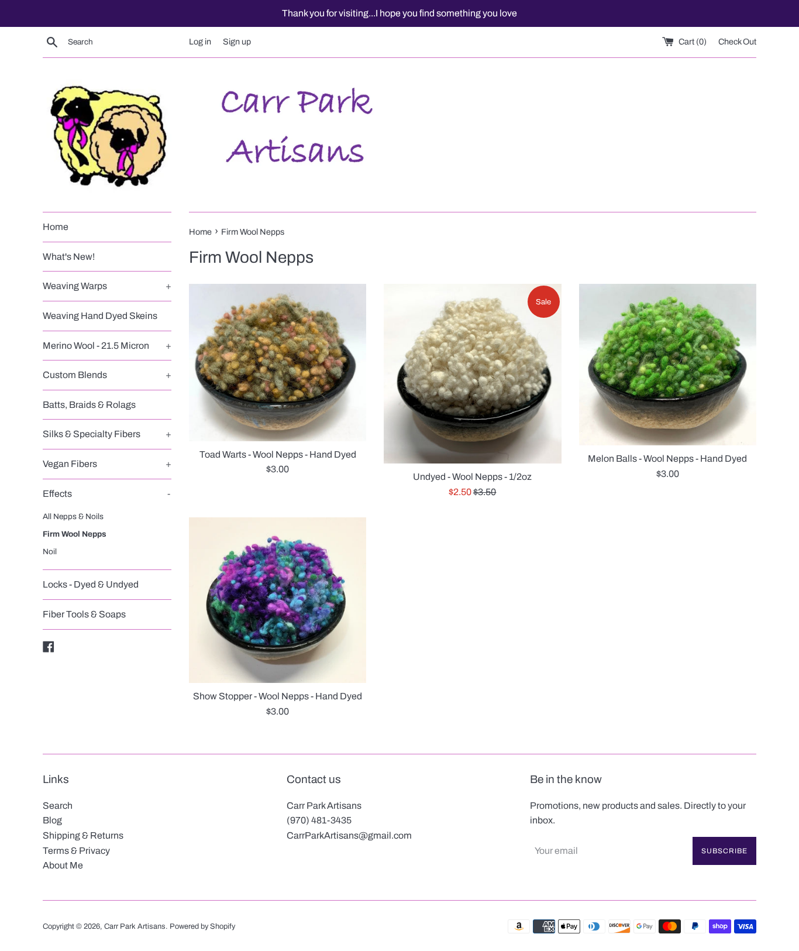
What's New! (69, 257)
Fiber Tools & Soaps (84, 614)
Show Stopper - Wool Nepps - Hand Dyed (277, 696)
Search (58, 806)
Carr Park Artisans (135, 926)
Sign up (237, 41)
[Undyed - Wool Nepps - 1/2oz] (472, 374)
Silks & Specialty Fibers (107, 434)
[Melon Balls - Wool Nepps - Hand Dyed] (667, 364)
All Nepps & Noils (73, 516)
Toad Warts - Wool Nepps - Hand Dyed (277, 454)
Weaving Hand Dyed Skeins (100, 316)
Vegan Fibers (107, 464)
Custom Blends (107, 375)
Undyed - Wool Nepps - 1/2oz (472, 477)
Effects (106, 494)
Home (55, 227)
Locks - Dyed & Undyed (91, 584)
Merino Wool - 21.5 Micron (107, 346)
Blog (52, 820)
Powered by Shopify (202, 926)
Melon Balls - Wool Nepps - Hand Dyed (667, 459)
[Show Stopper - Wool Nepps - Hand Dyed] (277, 600)
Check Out (737, 41)
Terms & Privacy (76, 851)
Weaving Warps (107, 286)
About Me (63, 865)
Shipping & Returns (83, 835)
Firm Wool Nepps (74, 534)
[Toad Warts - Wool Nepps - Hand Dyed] (277, 362)
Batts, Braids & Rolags (89, 405)
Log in (200, 41)
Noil (50, 551)
